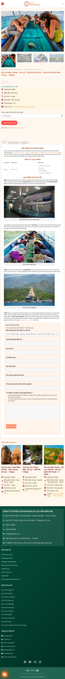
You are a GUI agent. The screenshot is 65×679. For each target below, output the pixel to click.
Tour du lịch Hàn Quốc (7, 607)
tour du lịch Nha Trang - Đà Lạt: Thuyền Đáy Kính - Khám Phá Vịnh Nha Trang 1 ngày (35, 152)
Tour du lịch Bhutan (7, 593)
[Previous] (4, 32)
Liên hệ (24, 674)
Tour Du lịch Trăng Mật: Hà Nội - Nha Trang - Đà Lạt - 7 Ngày (11, 469)
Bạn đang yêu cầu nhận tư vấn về (18, 330)
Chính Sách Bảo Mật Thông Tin (11, 579)
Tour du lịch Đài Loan (7, 600)
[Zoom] (3, 50)
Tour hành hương (6, 621)
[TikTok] (40, 662)
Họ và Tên (10, 348)
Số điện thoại (11, 357)
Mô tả (4, 142)
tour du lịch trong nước (26, 320)
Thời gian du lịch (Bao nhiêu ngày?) (19, 384)
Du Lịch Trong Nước (15, 69)
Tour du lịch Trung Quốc (8, 597)
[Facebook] (25, 662)
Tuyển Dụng (5, 569)
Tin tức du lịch (6, 639)
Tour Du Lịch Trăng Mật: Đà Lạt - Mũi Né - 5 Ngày (32, 469)
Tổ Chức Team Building (9, 657)
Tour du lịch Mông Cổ (7, 590)
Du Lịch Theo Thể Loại (8, 646)
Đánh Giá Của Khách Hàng (9, 565)
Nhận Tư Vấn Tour (9, 123)
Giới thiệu (31, 674)
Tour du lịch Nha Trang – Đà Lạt (24, 107)
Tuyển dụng (39, 674)
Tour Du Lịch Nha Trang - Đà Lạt (32, 69)
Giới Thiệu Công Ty (7, 554)
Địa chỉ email (10, 366)
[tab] (4, 142)
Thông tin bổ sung (13, 142)
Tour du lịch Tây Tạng (7, 611)
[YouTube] (30, 662)
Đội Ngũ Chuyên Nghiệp (9, 561)
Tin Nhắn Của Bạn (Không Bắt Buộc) (19, 392)
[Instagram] (35, 662)
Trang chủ (4, 69)
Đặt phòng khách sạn (8, 650)
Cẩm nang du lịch (7, 636)
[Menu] (2, 4)
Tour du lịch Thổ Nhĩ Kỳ (8, 618)
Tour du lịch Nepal (6, 614)
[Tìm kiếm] (63, 3)
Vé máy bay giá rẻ (8, 653)
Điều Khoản (5, 576)
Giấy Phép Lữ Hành (7, 558)
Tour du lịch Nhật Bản (7, 604)
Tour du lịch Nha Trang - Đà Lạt (58, 494)
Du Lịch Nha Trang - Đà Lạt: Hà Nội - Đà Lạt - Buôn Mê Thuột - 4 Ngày (54, 470)
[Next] (60, 32)
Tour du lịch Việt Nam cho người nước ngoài (13, 625)
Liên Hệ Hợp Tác (6, 572)
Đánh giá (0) (24, 142)
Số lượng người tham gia (15, 375)
